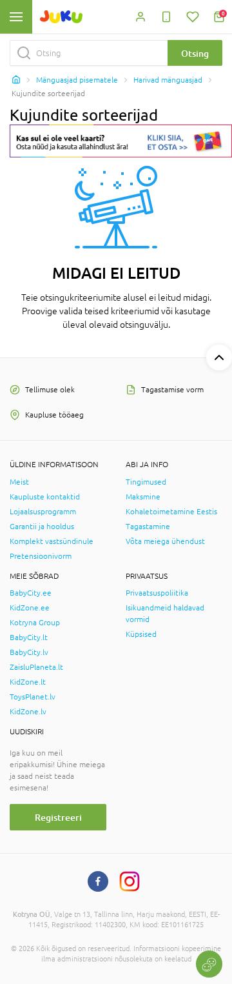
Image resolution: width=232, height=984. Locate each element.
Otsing (195, 53)
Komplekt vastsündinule (51, 541)
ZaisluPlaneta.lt (36, 667)
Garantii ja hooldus (42, 526)
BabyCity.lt (29, 637)
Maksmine (143, 496)
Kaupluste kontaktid (45, 496)
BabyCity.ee (31, 592)
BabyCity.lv (29, 652)
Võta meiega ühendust (165, 541)
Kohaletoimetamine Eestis (171, 511)
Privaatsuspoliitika (157, 592)
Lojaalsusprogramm (43, 511)
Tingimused (146, 482)
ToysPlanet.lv (32, 696)
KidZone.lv (28, 711)
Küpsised (141, 634)
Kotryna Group (35, 622)
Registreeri (58, 817)
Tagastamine (148, 526)
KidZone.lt (28, 682)
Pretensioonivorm (41, 556)
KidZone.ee (30, 607)
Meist (19, 482)
